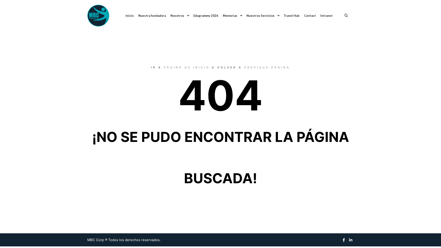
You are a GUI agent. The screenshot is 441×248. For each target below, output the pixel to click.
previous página (267, 67)
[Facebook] (344, 240)
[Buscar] (346, 16)
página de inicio (187, 67)
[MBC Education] (98, 15)
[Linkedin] (351, 240)
